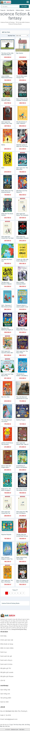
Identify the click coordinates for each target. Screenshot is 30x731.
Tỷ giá (11, 724)
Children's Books (20, 10)
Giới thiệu (3, 636)
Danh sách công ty (6, 660)
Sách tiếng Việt (5, 690)
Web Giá (2, 726)
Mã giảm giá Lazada (6, 672)
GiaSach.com (14, 729)
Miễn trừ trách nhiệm (7, 648)
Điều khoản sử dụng (6, 644)
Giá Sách (21, 729)
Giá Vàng (27, 724)
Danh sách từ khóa (6, 664)
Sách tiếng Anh (10, 10)
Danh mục (3, 652)
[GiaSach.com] (7, 2)
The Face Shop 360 (18, 724)
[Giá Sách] (8, 615)
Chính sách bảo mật (6, 640)
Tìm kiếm (24, 6)
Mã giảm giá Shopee (6, 676)
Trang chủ (2, 10)
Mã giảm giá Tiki (5, 668)
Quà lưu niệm (4, 702)
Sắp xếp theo (11, 35)
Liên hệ (2, 680)
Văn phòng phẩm (5, 698)
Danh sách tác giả (6, 656)
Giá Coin (7, 726)
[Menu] (28, 2)
